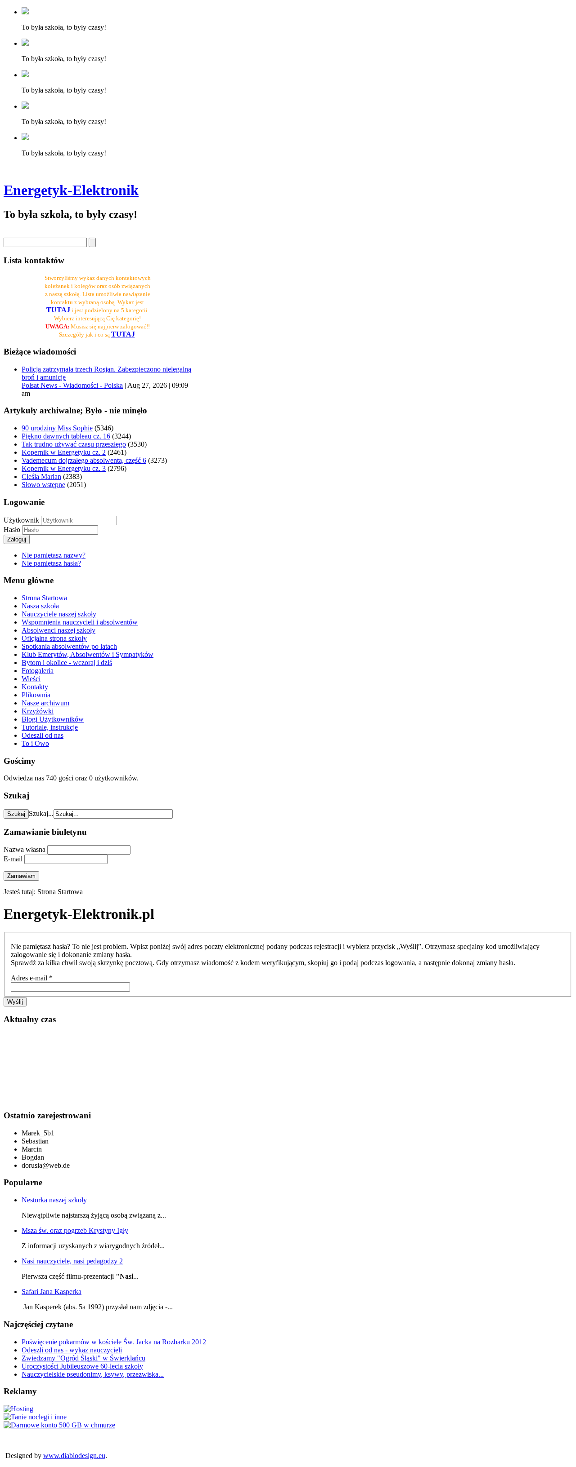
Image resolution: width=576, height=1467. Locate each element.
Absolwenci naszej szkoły (58, 630)
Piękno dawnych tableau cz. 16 (66, 436)
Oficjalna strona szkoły (54, 638)
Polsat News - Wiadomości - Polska (72, 385)
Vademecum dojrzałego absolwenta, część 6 (84, 460)
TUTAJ (123, 334)
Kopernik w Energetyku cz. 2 (64, 452)
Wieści (31, 679)
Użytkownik (21, 520)
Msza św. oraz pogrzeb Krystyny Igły (75, 1230)
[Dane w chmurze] (59, 1425)
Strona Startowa (44, 598)
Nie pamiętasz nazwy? (54, 555)
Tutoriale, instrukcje (50, 727)
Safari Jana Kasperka (51, 1291)
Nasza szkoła (40, 606)
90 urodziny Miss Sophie (57, 428)
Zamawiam (21, 876)
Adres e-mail (32, 978)
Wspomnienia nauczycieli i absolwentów (80, 622)
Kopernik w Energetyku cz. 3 (64, 468)
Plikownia (36, 695)
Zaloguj (16, 539)
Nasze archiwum (45, 703)
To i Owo (35, 743)
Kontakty (35, 687)
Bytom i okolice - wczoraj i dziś (67, 662)
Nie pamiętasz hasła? (51, 563)
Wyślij (15, 1001)
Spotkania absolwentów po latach (69, 646)
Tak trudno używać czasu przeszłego (74, 444)
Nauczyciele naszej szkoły (59, 614)
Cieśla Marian (41, 476)
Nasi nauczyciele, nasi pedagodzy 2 (72, 1261)
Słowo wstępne (43, 484)
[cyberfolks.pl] (18, 1409)
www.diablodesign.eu (74, 1455)
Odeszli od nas (42, 735)
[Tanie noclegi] (35, 1417)
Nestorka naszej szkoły (54, 1200)
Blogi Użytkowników (53, 719)
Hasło (13, 529)
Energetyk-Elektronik (71, 190)
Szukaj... (41, 813)
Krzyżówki (38, 711)
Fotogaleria (38, 670)
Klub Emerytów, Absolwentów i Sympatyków (87, 654)
